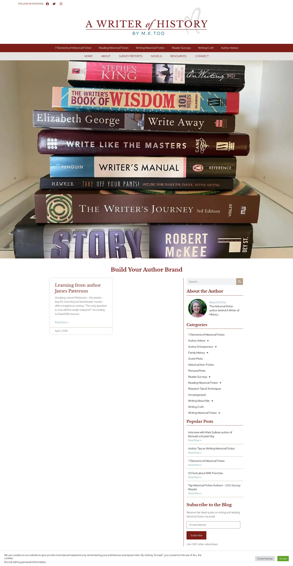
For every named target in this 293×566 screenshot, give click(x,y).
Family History (196, 352)
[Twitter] (54, 4)
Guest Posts (195, 358)
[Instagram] (61, 4)
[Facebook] (47, 4)
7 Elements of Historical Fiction (73, 48)
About (106, 56)
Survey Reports (130, 56)
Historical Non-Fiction (201, 365)
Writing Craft (206, 48)
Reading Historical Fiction (114, 48)
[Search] (239, 281)
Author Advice (229, 48)
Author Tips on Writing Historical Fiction (211, 448)
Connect (202, 56)
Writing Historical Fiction (150, 48)
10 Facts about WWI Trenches (205, 473)
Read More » (61, 322)
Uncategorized (197, 395)
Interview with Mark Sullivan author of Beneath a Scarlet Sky (210, 434)
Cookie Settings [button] (265, 558)
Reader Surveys (181, 48)
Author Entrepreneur (200, 347)
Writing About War (199, 401)
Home (88, 56)
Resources (178, 56)
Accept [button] (283, 558)
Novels (156, 56)
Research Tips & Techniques (204, 388)
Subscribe (196, 535)
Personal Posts (196, 370)
